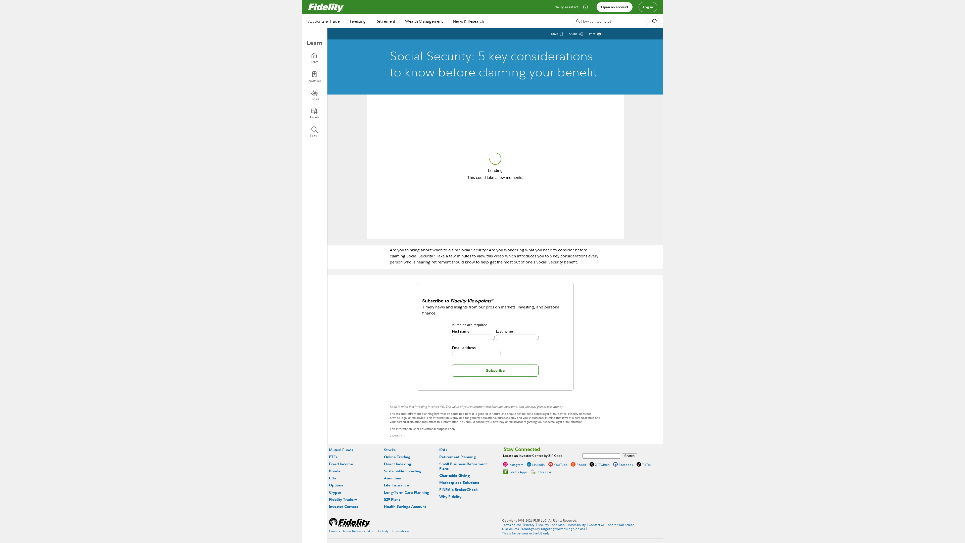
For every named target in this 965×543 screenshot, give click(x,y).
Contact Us (597, 525)
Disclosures (510, 529)
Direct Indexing (397, 464)
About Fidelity (378, 531)
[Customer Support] (586, 7)
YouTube (560, 465)
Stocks (390, 449)
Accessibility (577, 525)
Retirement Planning (457, 457)
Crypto (335, 492)
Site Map (558, 525)
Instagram (516, 465)
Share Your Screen (621, 525)
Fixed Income (341, 464)
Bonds (334, 471)
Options (336, 485)
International (401, 531)
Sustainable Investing (402, 471)
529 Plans (392, 499)
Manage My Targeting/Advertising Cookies (553, 529)
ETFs (333, 457)
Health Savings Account (405, 506)
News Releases (354, 531)
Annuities (392, 478)
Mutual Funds (341, 449)
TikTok (646, 465)
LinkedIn (538, 465)
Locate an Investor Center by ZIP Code (532, 456)
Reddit (581, 465)
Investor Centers (343, 506)
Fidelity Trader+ (343, 499)
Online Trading (397, 457)
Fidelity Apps (518, 472)
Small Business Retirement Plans (463, 466)
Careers (334, 531)
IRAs (443, 449)
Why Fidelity (450, 496)
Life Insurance (396, 485)
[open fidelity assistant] (654, 21)
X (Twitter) (602, 465)
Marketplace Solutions (459, 482)
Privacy (529, 525)
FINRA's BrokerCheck (458, 489)
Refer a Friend (547, 472)
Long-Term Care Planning (406, 492)
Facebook (626, 465)
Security (543, 525)
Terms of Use (511, 525)
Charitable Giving (454, 475)
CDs (332, 478)
